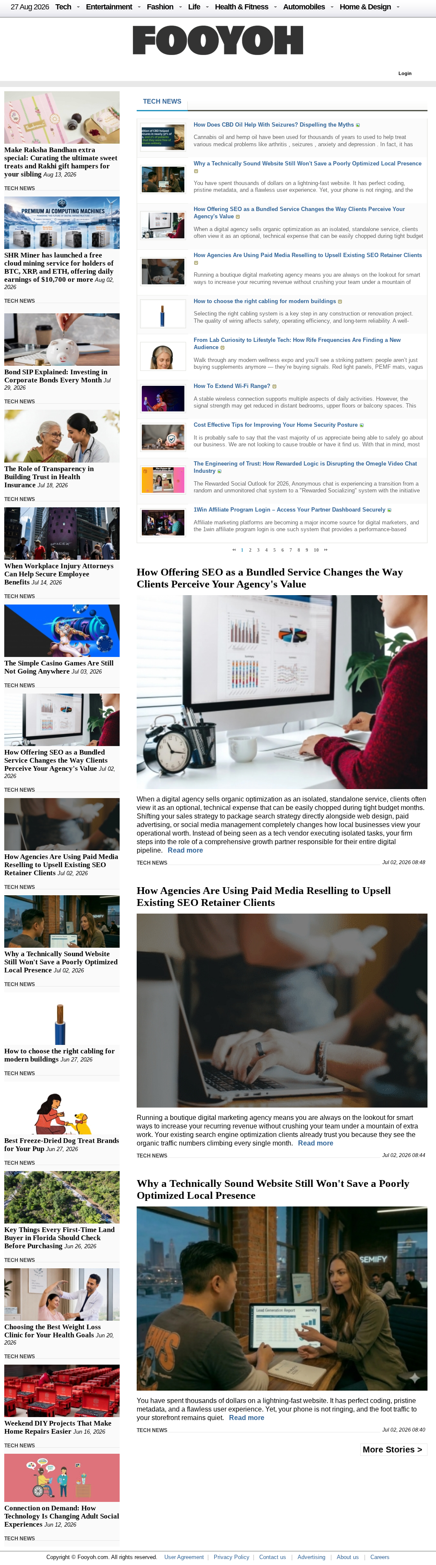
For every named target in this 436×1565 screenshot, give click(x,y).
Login (405, 73)
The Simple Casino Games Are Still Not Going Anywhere (59, 667)
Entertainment (109, 7)
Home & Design (365, 7)
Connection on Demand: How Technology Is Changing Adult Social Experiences (61, 1516)
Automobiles (304, 7)
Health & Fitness (241, 7)
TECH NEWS (19, 188)
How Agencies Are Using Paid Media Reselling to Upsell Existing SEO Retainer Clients (61, 865)
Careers (380, 1557)
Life (194, 7)
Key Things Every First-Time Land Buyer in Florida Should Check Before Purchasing (59, 1238)
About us (348, 1557)
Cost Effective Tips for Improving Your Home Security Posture (276, 425)
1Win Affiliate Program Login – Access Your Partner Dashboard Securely (289, 510)
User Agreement (184, 1557)
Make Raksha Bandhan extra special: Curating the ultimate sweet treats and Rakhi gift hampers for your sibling (61, 162)
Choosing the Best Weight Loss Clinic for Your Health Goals (52, 1331)
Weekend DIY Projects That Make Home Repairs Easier (58, 1427)
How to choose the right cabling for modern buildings (265, 301)
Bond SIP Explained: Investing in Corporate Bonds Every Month (55, 376)
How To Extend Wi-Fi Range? (232, 386)
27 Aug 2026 (30, 7)
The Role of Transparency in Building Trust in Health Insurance (49, 477)
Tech (63, 7)
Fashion (160, 7)
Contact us (272, 1557)
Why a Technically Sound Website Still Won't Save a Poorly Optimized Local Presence (61, 962)
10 (316, 550)
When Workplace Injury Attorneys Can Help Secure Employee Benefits (59, 574)
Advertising (311, 1557)
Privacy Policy (232, 1557)
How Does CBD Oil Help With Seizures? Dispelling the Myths (274, 124)
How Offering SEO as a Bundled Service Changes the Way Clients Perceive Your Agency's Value (56, 760)
